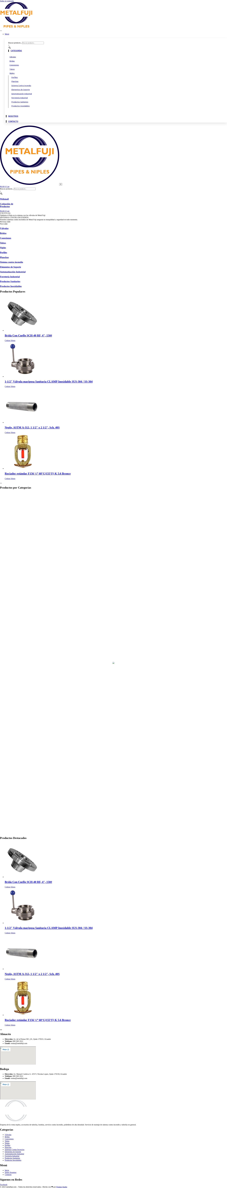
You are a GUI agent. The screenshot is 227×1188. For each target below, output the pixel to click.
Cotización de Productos (6, 205)
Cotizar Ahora (10, 340)
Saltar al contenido (7, 1)
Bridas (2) (114, 831)
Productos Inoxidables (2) (113, 688)
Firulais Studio (61, 1187)
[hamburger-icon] (1, 30)
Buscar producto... (15, 43)
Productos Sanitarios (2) (113, 640)
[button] (113, 222)
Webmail (4, 199)
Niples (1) (113, 735)
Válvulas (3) (113, 544)
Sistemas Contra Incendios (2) (113, 592)
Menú (7, 34)
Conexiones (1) (113, 783)
